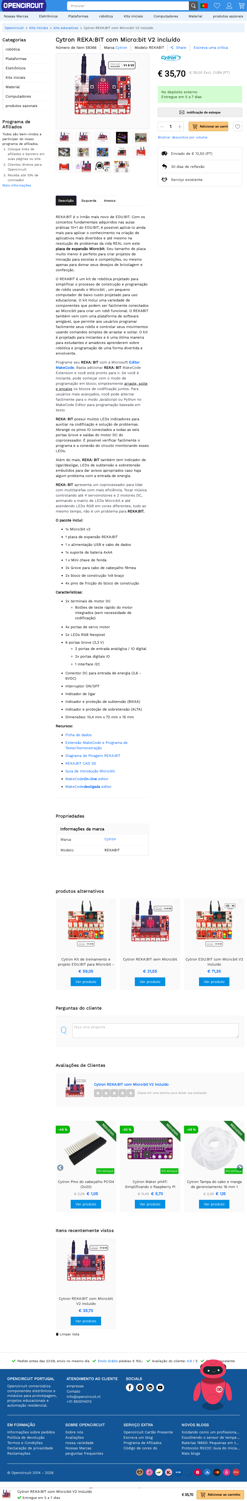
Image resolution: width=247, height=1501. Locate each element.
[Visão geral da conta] (226, 6)
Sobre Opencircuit (85, 1425)
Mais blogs (191, 1453)
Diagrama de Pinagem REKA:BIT (92, 756)
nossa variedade (79, 1443)
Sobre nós (74, 1432)
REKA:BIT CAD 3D (80, 763)
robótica (106, 16)
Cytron (110, 839)
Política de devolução (26, 1437)
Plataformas (78, 16)
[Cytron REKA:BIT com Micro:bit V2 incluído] (64, 137)
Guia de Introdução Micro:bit (90, 771)
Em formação (21, 1425)
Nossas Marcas (16, 16)
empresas (75, 1386)
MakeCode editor (87, 779)
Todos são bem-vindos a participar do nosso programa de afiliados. (21, 139)
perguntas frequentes (84, 1453)
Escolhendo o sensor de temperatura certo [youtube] (211, 1437)
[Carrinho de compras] (238, 6)
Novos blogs (195, 1425)
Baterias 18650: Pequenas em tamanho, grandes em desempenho (211, 1443)
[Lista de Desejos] (214, 6)
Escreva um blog (138, 1437)
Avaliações (74, 1437)
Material (195, 16)
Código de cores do (140, 1448)
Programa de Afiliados (143, 1443)
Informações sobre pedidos (31, 1432)
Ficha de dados (78, 735)
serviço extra (138, 1425)
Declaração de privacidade (30, 1448)
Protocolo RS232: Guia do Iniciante (211, 1448)
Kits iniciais (133, 16)
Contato (73, 1391)
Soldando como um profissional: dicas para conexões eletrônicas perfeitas (211, 1432)
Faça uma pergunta (89, 1027)
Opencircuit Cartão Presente (148, 1432)
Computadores (166, 16)
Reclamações (18, 1453)
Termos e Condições (25, 1443)
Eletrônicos (48, 16)
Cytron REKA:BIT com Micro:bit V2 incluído (131, 1084)
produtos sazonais (228, 16)
